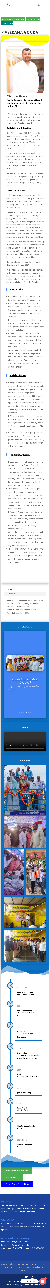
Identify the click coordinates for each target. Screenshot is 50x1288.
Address (11, 589)
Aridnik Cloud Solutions (33, 1284)
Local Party (38, 1267)
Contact (11, 593)
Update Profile (33, 19)
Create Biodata (8, 1264)
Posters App (23, 1264)
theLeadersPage (15, 1281)
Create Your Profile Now (17, 1184)
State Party (9, 1267)
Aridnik (4, 1208)
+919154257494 (37, 1248)
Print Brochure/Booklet (13, 19)
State (43, 1264)
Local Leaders (24, 1267)
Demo (35, 1264)
